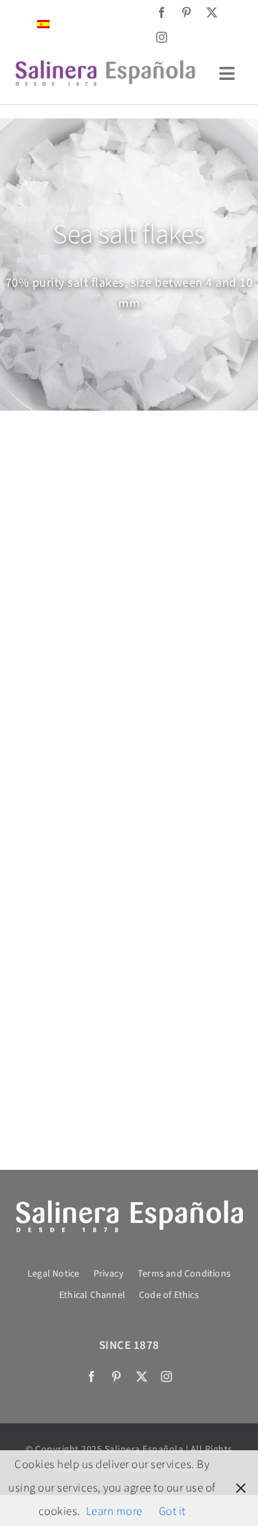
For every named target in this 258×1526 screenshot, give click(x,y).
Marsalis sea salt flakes (62, 946)
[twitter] (212, 12)
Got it (172, 1511)
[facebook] (162, 12)
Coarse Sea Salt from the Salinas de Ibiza (62, 622)
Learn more (114, 1511)
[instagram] (162, 37)
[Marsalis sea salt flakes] (62, 849)
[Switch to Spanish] (43, 24)
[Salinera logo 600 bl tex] (129, 1203)
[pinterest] (187, 12)
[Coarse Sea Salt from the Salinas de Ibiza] (62, 507)
